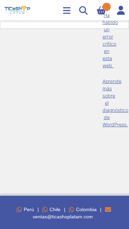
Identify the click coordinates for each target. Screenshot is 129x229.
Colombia (86, 209)
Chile (55, 209)
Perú (29, 209)
